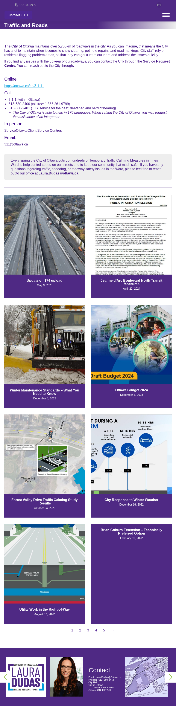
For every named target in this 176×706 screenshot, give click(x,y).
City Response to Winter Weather (131, 500)
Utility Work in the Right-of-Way (44, 609)
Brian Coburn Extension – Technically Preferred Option (131, 531)
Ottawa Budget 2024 (131, 390)
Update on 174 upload (44, 280)
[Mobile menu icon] (166, 15)
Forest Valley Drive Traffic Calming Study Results (44, 501)
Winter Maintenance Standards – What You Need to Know (44, 392)
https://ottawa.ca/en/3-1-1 (24, 86)
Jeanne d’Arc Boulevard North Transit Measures (131, 282)
